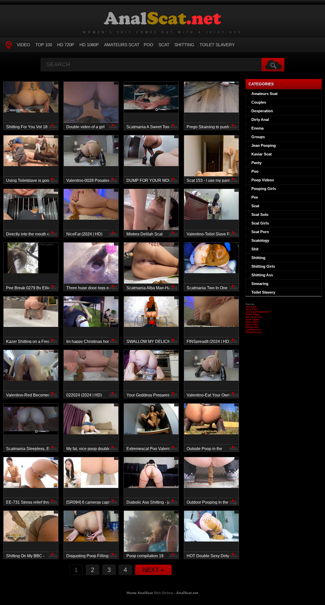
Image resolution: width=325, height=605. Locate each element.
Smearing (259, 283)
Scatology (260, 240)
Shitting (184, 44)
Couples (258, 102)
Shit (254, 249)
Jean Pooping (263, 145)
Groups (258, 137)
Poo (148, 44)
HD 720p (65, 44)
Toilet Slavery (217, 44)
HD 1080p (89, 44)
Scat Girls (260, 223)
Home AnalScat (140, 593)
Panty (256, 163)
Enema (257, 128)
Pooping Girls (263, 188)
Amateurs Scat (121, 44)
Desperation (262, 111)
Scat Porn (260, 232)
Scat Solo (259, 214)
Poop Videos (262, 180)
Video (23, 44)
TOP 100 (43, 44)
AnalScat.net (187, 593)
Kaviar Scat (261, 154)
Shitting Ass (262, 275)
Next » (153, 569)
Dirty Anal (260, 119)
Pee (254, 197)
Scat (163, 44)
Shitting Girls (263, 266)
